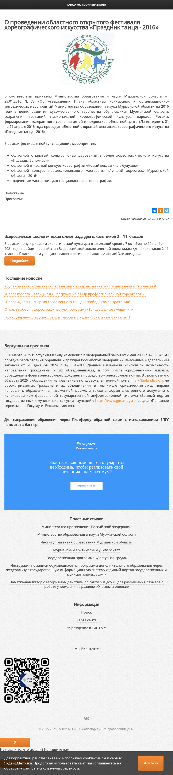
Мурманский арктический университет (86, 550)
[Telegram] (166, 210)
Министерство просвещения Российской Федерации (87, 526)
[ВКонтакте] (154, 210)
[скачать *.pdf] (28, 192)
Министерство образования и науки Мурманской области (86, 534)
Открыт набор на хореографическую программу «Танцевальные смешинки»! (69, 309)
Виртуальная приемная (26, 345)
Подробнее (19, 261)
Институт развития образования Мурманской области (86, 542)
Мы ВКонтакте (86, 648)
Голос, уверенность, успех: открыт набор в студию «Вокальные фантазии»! (67, 317)
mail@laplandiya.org (147, 380)
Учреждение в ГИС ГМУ (86, 628)
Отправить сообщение (86, 486)
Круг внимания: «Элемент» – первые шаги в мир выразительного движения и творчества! (80, 286)
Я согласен (151, 763)
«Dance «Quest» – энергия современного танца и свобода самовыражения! (67, 301)
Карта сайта (87, 620)
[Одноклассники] (160, 210)
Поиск (86, 612)
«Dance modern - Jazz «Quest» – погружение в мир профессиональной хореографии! (75, 294)
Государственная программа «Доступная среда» (86, 558)
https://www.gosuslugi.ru (115, 400)
